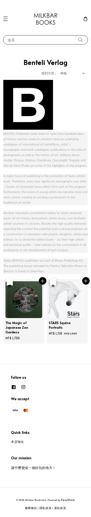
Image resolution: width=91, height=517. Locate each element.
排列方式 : (49, 73)
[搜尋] (81, 39)
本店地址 (17, 442)
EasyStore (68, 500)
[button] (5, 19)
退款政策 (60, 508)
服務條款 (31, 508)
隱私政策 (46, 508)
